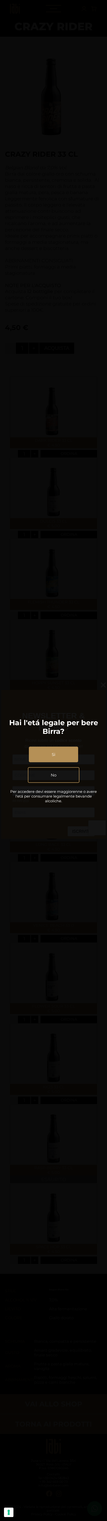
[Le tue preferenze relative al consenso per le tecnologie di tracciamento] (8, 1512)
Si (53, 754)
